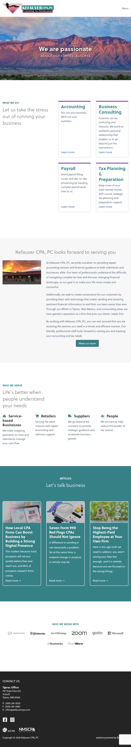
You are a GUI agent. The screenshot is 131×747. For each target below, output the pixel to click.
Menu (125, 8)
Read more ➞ (21, 580)
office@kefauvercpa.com (17, 709)
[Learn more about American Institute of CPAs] (9, 730)
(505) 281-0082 (12, 706)
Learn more (67, 152)
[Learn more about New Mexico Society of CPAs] (27, 730)
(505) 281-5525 (12, 703)
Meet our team (87, 343)
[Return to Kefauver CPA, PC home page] (28, 8)
